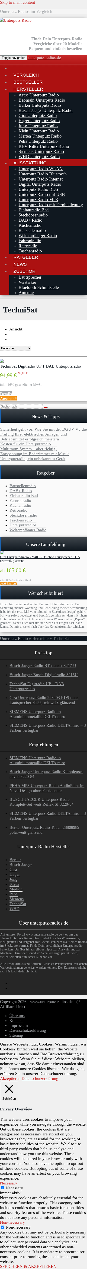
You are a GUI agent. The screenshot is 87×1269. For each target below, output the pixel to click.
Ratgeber (25, 257)
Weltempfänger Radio (38, 235)
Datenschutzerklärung (27, 1030)
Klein (14, 884)
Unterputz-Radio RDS (38, 189)
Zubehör (24, 271)
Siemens (17, 899)
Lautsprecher (30, 277)
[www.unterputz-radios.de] (13, 68)
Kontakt (16, 1020)
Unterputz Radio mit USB (42, 194)
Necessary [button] (8, 1183)
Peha (14, 894)
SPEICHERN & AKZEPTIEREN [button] (28, 1266)
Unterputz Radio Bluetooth (43, 173)
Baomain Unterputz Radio (42, 100)
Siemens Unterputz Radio (41, 151)
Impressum (18, 1025)
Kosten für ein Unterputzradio (25, 444)
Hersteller (28, 89)
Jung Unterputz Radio (38, 125)
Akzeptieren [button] (10, 1078)
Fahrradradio (30, 240)
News (20, 264)
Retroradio (28, 245)
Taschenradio (30, 250)
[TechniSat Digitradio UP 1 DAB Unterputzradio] (2, 361)
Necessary (14, 1188)
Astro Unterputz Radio (39, 94)
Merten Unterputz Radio (40, 136)
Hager (15, 874)
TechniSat (18, 903)
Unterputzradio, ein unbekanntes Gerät (32, 458)
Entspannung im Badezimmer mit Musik (34, 453)
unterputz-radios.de (44, 57)
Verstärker (27, 282)
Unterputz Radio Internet (41, 179)
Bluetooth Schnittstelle (39, 287)
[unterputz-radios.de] (16, 20)
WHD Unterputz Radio (39, 156)
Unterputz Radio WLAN (41, 168)
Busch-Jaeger (21, 864)
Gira (13, 869)
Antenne (26, 292)
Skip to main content (17, 2)
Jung (13, 879)
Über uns (17, 1015)
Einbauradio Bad (34, 209)
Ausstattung (30, 162)
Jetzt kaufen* (8, 583)
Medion (16, 889)
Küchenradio (30, 225)
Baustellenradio (32, 230)
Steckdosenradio (33, 215)
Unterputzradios (23, 525)
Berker (15, 859)
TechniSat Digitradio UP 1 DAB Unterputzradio (40, 366)
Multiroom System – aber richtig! (28, 449)
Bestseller (28, 82)
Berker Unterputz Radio (40, 105)
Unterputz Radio (14, 638)
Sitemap (16, 1035)
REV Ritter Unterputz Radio (44, 146)
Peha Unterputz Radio (38, 141)
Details (6, 393)
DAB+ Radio (30, 220)
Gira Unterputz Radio (38, 115)
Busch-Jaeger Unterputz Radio (46, 110)
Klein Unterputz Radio (39, 130)
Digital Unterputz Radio (40, 184)
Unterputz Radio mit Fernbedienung (51, 204)
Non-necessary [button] (12, 1222)
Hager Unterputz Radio (39, 120)
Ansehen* (8, 398)
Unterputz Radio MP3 (38, 199)
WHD (14, 908)
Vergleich (26, 75)
